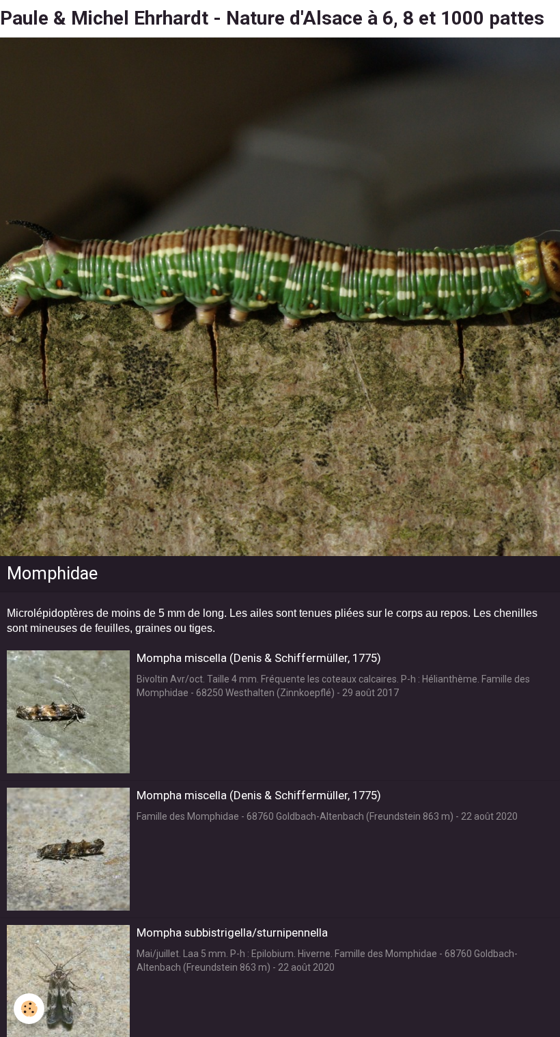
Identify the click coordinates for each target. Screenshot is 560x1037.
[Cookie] (29, 1008)
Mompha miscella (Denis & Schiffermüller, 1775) (259, 658)
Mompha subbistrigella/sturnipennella (232, 932)
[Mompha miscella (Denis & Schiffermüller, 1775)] (68, 711)
